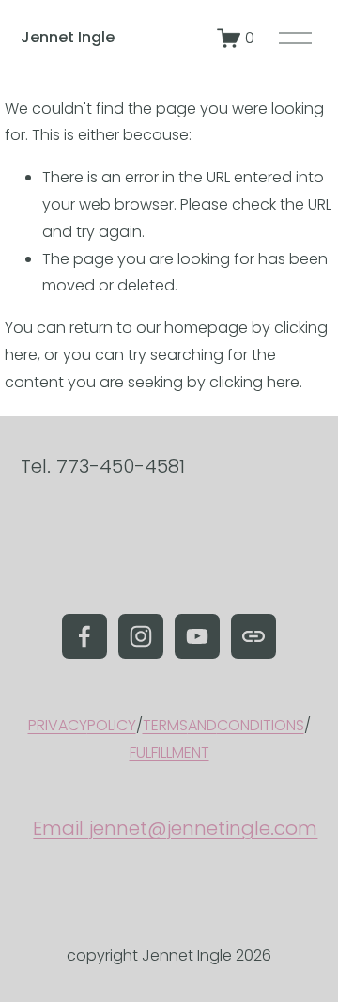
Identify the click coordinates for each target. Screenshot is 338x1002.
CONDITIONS (260, 725)
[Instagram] (140, 636)
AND (202, 725)
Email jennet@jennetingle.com (175, 828)
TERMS (165, 725)
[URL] (253, 636)
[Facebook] (84, 636)
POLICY (111, 725)
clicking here (254, 382)
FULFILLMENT (169, 752)
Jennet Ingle (68, 37)
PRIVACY (57, 725)
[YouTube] (197, 636)
